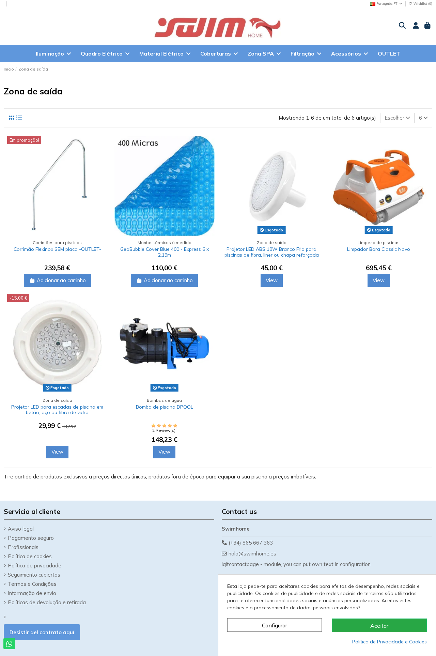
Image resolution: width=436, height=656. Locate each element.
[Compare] (102, 146)
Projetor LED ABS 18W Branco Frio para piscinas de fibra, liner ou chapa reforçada (271, 252)
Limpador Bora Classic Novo (378, 249)
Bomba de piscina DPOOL (164, 407)
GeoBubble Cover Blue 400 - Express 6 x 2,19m (164, 252)
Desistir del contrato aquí (42, 632)
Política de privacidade (34, 565)
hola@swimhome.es (252, 553)
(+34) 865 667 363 (251, 542)
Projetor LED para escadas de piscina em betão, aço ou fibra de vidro (57, 410)
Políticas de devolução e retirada (47, 602)
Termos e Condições (32, 584)
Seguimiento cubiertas (34, 574)
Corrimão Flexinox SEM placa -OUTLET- (57, 249)
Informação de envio (32, 593)
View (272, 280)
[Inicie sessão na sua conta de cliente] (415, 26)
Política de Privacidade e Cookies (389, 642)
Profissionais (23, 547)
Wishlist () (422, 3)
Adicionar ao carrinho (61, 280)
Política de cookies (30, 556)
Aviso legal (21, 528)
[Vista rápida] (102, 171)
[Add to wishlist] (102, 159)
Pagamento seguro (31, 538)
